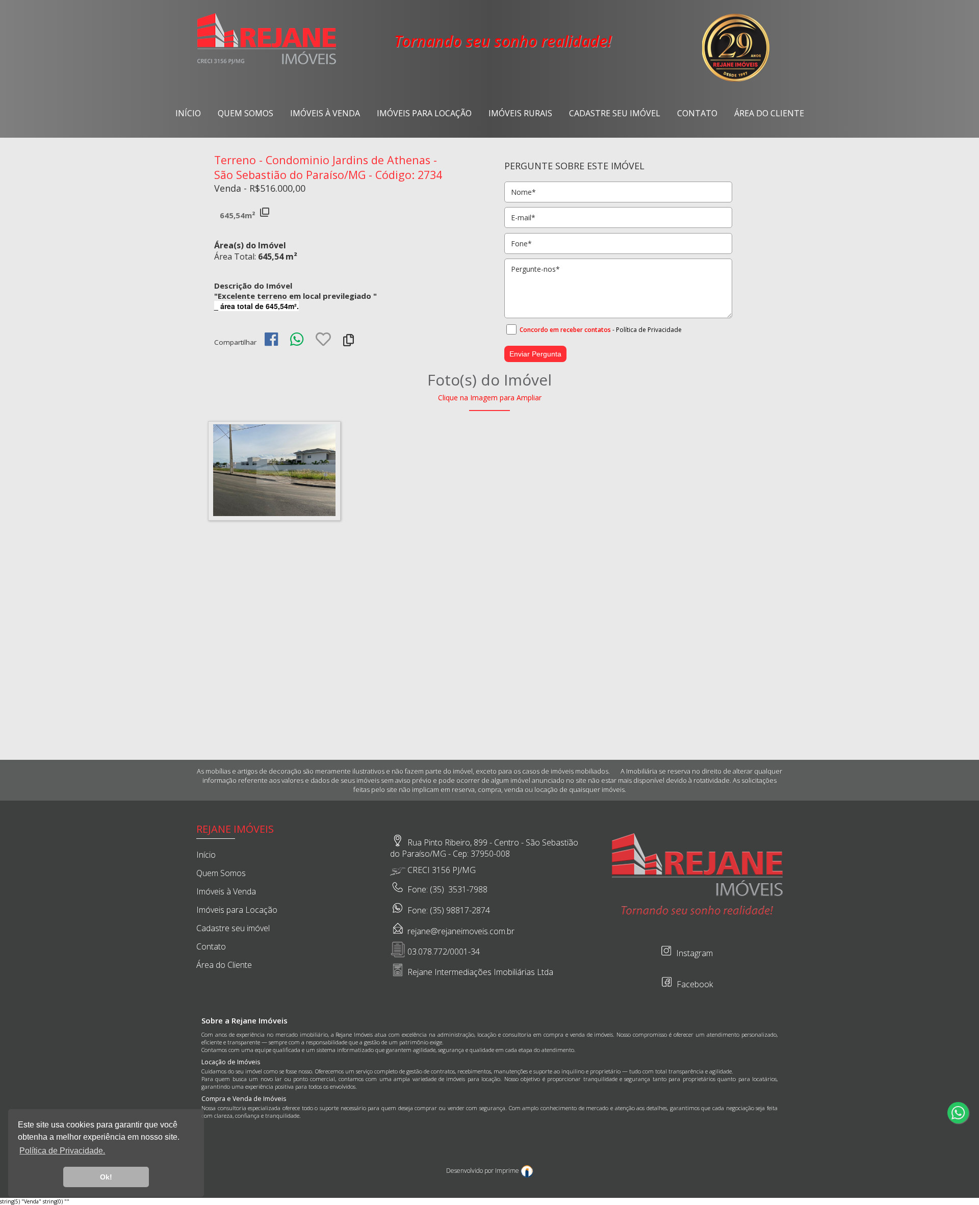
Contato (697, 113)
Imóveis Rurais (520, 113)
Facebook (694, 984)
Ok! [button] (106, 1177)
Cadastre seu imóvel (614, 113)
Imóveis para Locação (424, 113)
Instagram (693, 953)
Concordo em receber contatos (565, 329)
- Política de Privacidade (647, 329)
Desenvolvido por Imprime (483, 1170)
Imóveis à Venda (325, 113)
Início (188, 113)
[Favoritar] (323, 342)
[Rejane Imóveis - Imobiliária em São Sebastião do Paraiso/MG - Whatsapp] (958, 1112)
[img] (271, 339)
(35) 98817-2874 (460, 910)
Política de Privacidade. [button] (62, 1150)
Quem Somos (245, 113)
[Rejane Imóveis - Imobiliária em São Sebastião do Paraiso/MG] (266, 63)
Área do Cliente (769, 113)
